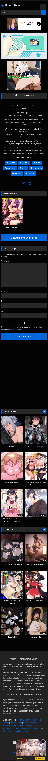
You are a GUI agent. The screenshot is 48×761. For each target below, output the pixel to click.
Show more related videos (24, 238)
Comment (5, 261)
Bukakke (25, 163)
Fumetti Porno (16, 723)
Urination (31, 173)
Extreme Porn (18, 725)
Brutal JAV (29, 725)
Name (4, 291)
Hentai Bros (12, 5)
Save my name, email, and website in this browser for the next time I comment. (23, 328)
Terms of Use (16, 752)
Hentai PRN (37, 728)
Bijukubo (12, 163)
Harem (38, 163)
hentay (33, 723)
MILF (24, 168)
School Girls (37, 168)
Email (4, 301)
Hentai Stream (24, 720)
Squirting (17, 173)
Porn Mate (7, 725)
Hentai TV (14, 728)
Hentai (26, 723)
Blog (9, 749)
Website (4, 311)
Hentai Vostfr (25, 728)
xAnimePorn (8, 731)
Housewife (11, 168)
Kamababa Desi (21, 731)
